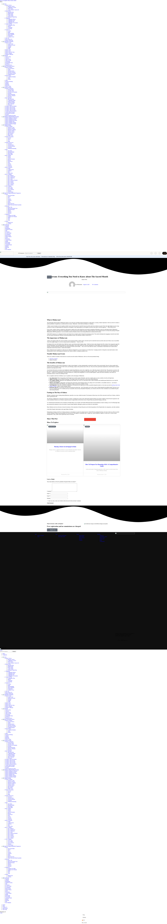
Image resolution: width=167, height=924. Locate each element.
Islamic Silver (8, 50)
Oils (9, 197)
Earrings (9, 93)
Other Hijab (10, 154)
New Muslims (8, 249)
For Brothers (7, 234)
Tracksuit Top (11, 144)
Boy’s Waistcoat (11, 177)
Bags (9, 141)
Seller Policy (81, 536)
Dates (9, 201)
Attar (9, 220)
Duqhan (98, 534)
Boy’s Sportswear (11, 176)
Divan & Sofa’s (11, 68)
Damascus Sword (11, 45)
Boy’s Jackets (10, 181)
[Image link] (125, 533)
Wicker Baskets (11, 34)
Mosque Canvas (11, 6)
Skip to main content (12, 0)
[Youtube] (124, 644)
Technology (7, 61)
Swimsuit (10, 147)
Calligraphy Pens (11, 20)
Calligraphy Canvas (12, 7)
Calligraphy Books (12, 19)
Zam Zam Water (11, 195)
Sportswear (10, 161)
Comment (49, 491)
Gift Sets (7, 58)
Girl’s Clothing (8, 186)
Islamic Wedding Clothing (10, 122)
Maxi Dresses (10, 133)
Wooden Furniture (11, 72)
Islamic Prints (8, 11)
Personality (7, 238)
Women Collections (9, 88)
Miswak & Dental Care (12, 208)
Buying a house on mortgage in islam (65, 446)
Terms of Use (82, 537)
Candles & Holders (12, 76)
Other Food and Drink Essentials (14, 204)
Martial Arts (10, 222)
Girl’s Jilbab (10, 188)
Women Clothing (8, 126)
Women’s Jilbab (11, 130)
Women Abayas (11, 132)
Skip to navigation (4, 0)
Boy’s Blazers (11, 175)
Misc (6, 248)
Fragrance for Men (12, 215)
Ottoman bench (11, 70)
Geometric (10, 28)
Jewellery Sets (11, 90)
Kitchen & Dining (9, 81)
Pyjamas (9, 190)
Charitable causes (103, 536)
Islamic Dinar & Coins (9, 52)
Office (6, 80)
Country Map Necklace (10, 112)
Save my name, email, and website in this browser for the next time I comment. (65, 500)
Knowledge (7, 243)
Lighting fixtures (11, 74)
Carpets (9, 31)
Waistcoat (10, 166)
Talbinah (9, 200)
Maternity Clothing (12, 129)
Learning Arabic (8, 244)
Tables (9, 69)
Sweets (9, 199)
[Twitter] (120, 644)
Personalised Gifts (9, 62)
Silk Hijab (10, 150)
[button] (49, 277)
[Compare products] (152, 253)
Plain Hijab (10, 153)
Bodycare (7, 206)
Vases (9, 78)
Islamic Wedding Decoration (11, 120)
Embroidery (10, 35)
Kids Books (7, 242)
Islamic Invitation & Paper (10, 123)
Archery (9, 223)
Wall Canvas (10, 8)
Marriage (7, 247)
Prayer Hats (10, 173)
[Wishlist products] (156, 253)
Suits (9, 162)
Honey (9, 202)
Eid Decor (7, 63)
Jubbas (9, 156)
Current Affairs (8, 240)
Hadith (6, 241)
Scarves (9, 137)
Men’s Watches (11, 103)
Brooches (10, 96)
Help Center (102, 537)
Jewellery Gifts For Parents (10, 110)
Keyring (7, 114)
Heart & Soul (8, 235)
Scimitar (9, 46)
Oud (9, 218)
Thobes (9, 157)
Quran (6, 237)
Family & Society (8, 229)
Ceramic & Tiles (8, 23)
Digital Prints (10, 13)
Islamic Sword (8, 42)
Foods (6, 194)
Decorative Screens (12, 73)
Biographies (7, 228)
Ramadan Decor (8, 65)
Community (102, 541)
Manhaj (6, 246)
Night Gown (10, 135)
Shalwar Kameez (11, 159)
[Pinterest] (131, 644)
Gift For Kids (8, 56)
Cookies (80, 540)
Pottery (9, 79)
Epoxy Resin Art (8, 39)
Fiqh (6, 230)
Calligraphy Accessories (13, 22)
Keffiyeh (9, 170)
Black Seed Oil (11, 203)
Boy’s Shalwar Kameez (13, 180)
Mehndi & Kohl (11, 209)
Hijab (6, 149)
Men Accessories (8, 167)
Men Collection (8, 97)
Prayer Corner (8, 86)
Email (48, 495)
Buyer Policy (81, 535)
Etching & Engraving (12, 16)
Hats (9, 172)
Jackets (9, 163)
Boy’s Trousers (11, 183)
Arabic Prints (10, 15)
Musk (9, 217)
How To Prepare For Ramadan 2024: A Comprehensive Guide (101, 465)
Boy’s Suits (10, 179)
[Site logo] (7, 255)
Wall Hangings (11, 33)
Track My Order (61, 536)
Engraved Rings (11, 101)
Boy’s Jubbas (10, 184)
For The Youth (8, 233)
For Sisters (7, 231)
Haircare (9, 213)
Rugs (9, 32)
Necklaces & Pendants (12, 92)
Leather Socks (11, 169)
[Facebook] (117, 644)
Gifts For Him (8, 60)
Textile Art (7, 29)
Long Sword (10, 43)
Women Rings (11, 89)
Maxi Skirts (10, 134)
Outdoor (7, 82)
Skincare (9, 211)
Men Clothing (8, 155)
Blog (101, 540)
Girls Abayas (10, 191)
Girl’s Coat (10, 187)
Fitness (6, 221)
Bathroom (7, 85)
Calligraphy (7, 18)
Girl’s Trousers (11, 189)
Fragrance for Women (12, 216)
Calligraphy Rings (11, 100)
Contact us (102, 539)
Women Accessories (9, 136)
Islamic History (8, 236)
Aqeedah (7, 226)
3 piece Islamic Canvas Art (13, 9)
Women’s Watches (11, 95)
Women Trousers (11, 128)
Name (48, 493)
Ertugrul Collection (9, 54)
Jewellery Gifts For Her (10, 107)
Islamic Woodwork (9, 40)
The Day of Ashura (54, 358)
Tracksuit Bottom (11, 146)
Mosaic (9, 26)
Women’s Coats (11, 127)
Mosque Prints (11, 12)
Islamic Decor (8, 75)
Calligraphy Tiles (11, 25)
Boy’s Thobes (11, 182)
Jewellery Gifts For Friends (10, 106)
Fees (38, 536)
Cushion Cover (11, 36)
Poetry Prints (10, 14)
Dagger (9, 47)
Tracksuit (10, 143)
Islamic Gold (8, 49)
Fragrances (7, 214)
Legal (77, 534)
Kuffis (9, 168)
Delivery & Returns (62, 535)
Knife (9, 48)
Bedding (7, 83)
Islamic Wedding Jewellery (10, 119)
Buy (56, 534)
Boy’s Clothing (8, 174)
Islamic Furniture (8, 67)
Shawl (9, 139)
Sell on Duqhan (41, 535)
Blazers (9, 160)
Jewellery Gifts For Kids (10, 109)
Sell (35, 534)
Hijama (9, 210)
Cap (9, 140)
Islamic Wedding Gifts (9, 121)
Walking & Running (12, 148)
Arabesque (10, 27)
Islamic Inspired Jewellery (10, 115)
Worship (7, 227)
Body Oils (10, 207)
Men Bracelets (11, 99)
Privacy (80, 539)
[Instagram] (127, 644)
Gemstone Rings (11, 102)
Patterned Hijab (11, 152)
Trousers (9, 164)
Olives (9, 196)
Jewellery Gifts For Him (10, 108)
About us (102, 535)
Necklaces (10, 105)
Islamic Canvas (8, 5)
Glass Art (7, 38)
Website (48, 498)
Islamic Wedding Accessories (11, 117)
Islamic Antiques (8, 53)
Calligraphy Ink (11, 21)
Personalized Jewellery (10, 113)
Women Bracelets (11, 94)
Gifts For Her (8, 59)
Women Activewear (9, 142)
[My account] (160, 253)
